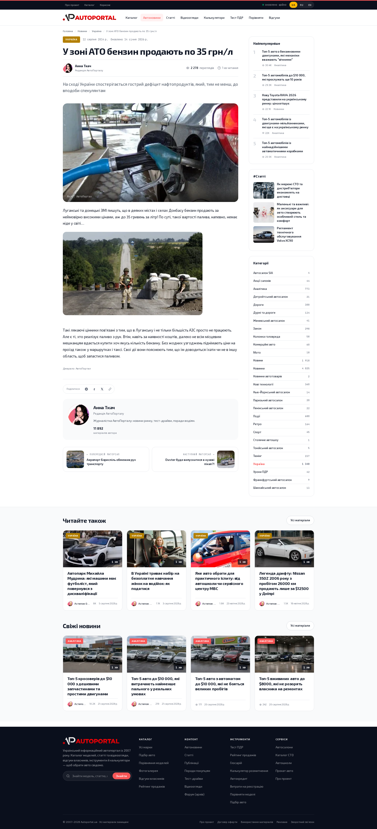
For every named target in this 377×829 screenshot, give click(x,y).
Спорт (281, 432)
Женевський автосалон (281, 320)
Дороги (281, 304)
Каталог (89, 4)
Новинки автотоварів (281, 376)
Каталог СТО (285, 755)
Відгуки (274, 17)
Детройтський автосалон (281, 296)
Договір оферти (227, 821)
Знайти (121, 776)
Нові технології (281, 384)
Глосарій (236, 763)
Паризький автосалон (281, 400)
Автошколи (284, 763)
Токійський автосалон (281, 448)
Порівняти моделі (242, 794)
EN (310, 4)
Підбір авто (147, 755)
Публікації (192, 763)
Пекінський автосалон (281, 408)
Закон (281, 328)
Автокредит (238, 778)
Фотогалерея (148, 771)
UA (293, 4)
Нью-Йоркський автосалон (281, 392)
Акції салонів (281, 280)
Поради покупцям (197, 771)
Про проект (72, 4)
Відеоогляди (189, 17)
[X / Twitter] (102, 389)
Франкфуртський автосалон (281, 480)
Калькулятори (214, 17)
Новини (281, 360)
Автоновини (152, 17)
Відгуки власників (151, 778)
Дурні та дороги (281, 312)
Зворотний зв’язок (302, 821)
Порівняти (256, 17)
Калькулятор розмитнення (249, 771)
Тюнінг (281, 456)
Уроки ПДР (281, 471)
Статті (170, 17)
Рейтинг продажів (152, 786)
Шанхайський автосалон (281, 487)
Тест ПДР (236, 17)
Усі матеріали (300, 520)
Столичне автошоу (281, 440)
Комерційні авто (281, 344)
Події (281, 416)
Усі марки (145, 747)
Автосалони (284, 747)
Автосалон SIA (281, 273)
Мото (281, 352)
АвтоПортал (83, 368)
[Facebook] (94, 389)
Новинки (281, 368)
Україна (71, 39)
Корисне (105, 4)
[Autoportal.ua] (89, 17)
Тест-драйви (194, 778)
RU (301, 4)
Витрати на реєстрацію (246, 786)
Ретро (281, 424)
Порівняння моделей (154, 763)
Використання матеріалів (257, 821)
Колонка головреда (281, 336)
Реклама (282, 821)
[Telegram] (86, 389)
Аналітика (281, 289)
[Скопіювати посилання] (109, 389)
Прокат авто (284, 771)
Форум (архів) (194, 794)
